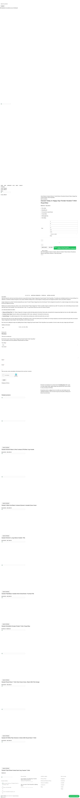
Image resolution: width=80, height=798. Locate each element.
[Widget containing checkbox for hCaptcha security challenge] (10, 375)
